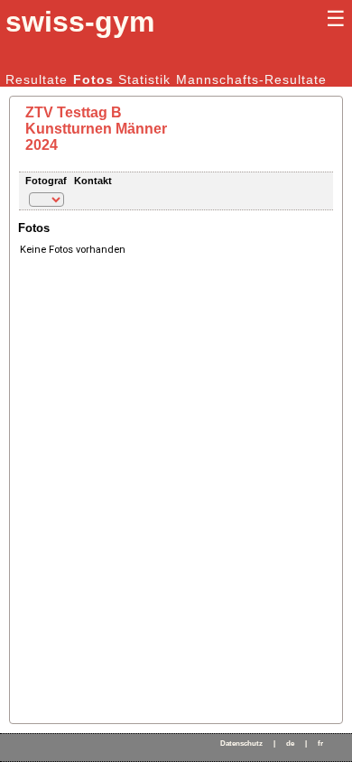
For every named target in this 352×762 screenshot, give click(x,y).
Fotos (93, 79)
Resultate (36, 79)
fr (320, 743)
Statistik (144, 79)
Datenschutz (241, 743)
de (290, 743)
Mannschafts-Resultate (251, 79)
